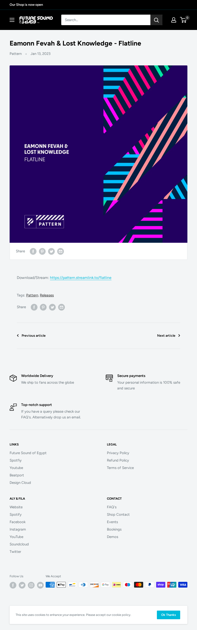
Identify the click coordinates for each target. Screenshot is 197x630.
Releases (47, 295)
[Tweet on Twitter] (51, 251)
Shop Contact (118, 514)
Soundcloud (19, 544)
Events (112, 522)
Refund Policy (118, 460)
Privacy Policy (118, 453)
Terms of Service (120, 468)
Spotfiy (16, 460)
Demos (112, 537)
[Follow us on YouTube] (40, 585)
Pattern (16, 54)
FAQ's (112, 507)
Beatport (17, 475)
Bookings (114, 529)
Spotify (16, 514)
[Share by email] (60, 251)
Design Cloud (20, 482)
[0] (183, 20)
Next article (166, 336)
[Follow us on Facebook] (13, 585)
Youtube (16, 468)
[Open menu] (12, 20)
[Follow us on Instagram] (31, 585)
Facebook (17, 522)
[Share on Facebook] (33, 251)
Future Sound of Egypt (28, 453)
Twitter (15, 551)
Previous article (34, 336)
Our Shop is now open (26, 5)
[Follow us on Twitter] (22, 585)
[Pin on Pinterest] (42, 251)
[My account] (173, 20)
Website (16, 507)
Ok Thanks (168, 615)
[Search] (156, 20)
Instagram (18, 529)
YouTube (16, 537)
